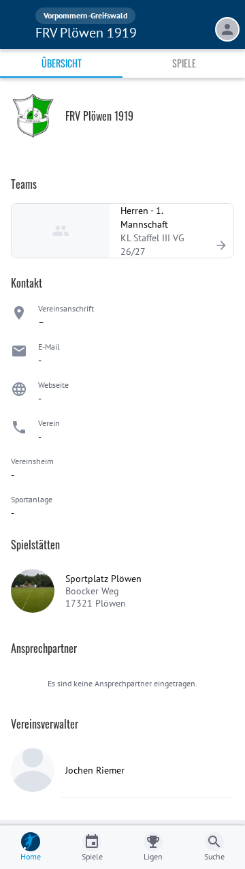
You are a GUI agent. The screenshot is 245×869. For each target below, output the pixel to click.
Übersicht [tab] (62, 63)
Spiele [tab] (184, 63)
